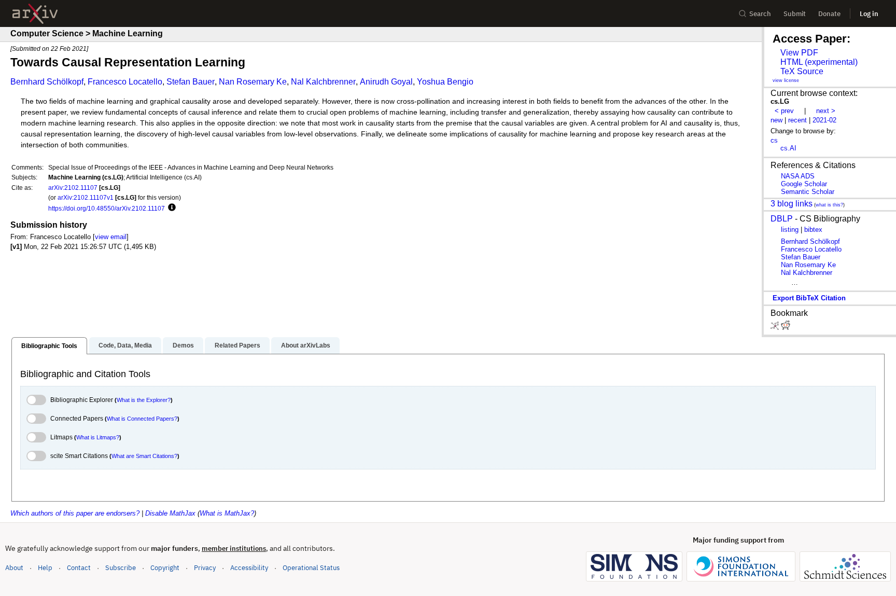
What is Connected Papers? (142, 418)
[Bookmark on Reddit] (785, 327)
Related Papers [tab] (237, 345)
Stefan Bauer (190, 81)
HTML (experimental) (819, 62)
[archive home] (35, 14)
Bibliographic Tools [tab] (49, 346)
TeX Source (801, 71)
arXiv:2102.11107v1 (86, 197)
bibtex (813, 229)
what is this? (829, 204)
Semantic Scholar (807, 192)
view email (111, 237)
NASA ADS (798, 176)
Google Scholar (804, 184)
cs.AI (788, 148)
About (14, 567)
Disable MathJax (170, 513)
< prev (784, 111)
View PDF (799, 52)
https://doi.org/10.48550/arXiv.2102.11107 (106, 208)
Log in (869, 13)
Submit (794, 13)
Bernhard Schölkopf (46, 81)
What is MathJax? (227, 513)
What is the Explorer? (144, 400)
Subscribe (120, 567)
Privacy (205, 567)
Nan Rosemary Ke (253, 81)
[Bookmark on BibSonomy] (776, 327)
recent (797, 120)
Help (45, 567)
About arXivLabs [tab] (305, 345)
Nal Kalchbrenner (323, 81)
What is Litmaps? (97, 437)
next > (825, 111)
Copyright (164, 567)
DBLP (782, 218)
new (776, 120)
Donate (829, 13)
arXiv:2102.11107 (72, 187)
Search (760, 13)
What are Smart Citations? (144, 456)
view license (786, 80)
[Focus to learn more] (170, 208)
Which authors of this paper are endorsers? (74, 513)
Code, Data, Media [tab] (125, 345)
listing (790, 229)
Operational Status (311, 567)
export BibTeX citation (809, 298)
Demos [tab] (183, 345)
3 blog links (792, 203)
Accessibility (249, 567)
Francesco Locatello (125, 81)
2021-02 (824, 120)
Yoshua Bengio (445, 81)
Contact (79, 567)
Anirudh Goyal (386, 81)
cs (774, 140)
